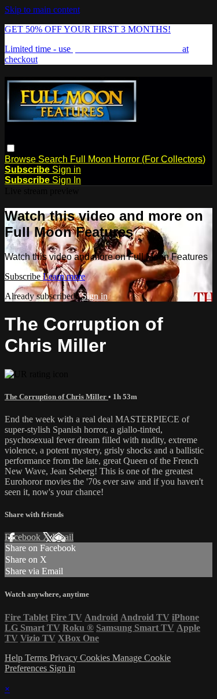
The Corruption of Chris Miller (56, 396)
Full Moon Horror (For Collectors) (137, 159)
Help (15, 658)
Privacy (65, 658)
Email (62, 537)
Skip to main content (42, 9)
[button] (10, 148)
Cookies (96, 658)
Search (54, 159)
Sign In (66, 180)
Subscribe (24, 276)
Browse (21, 159)
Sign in (66, 169)
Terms (37, 658)
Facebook (24, 537)
